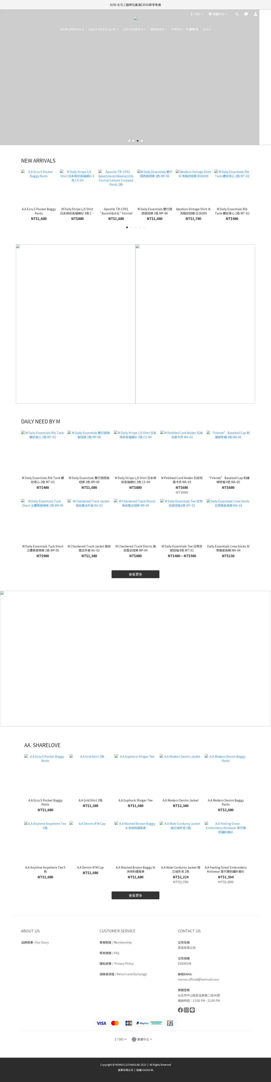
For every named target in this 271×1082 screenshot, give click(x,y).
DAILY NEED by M (102, 29)
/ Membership (116, 942)
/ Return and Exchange (123, 974)
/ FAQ (109, 953)
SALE (207, 29)
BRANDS (157, 29)
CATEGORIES (133, 29)
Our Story (42, 942)
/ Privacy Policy (117, 963)
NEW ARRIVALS (72, 29)
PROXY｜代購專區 (185, 29)
